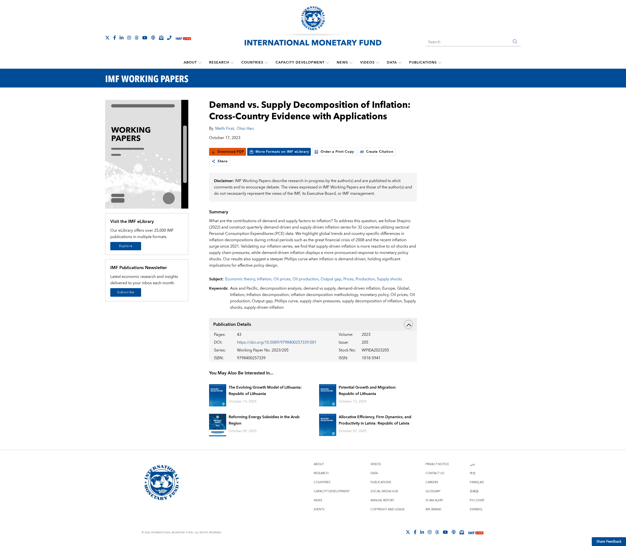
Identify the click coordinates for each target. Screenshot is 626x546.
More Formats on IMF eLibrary (282, 152)
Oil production (305, 279)
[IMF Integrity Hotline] (169, 37)
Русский (477, 500)
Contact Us (434, 473)
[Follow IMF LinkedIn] (121, 37)
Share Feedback (608, 542)
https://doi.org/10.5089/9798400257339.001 (276, 342)
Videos (367, 63)
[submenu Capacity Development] (327, 62)
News (342, 63)
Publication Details (232, 324)
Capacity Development (300, 63)
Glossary (432, 491)
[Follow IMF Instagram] (129, 37)
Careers (431, 482)
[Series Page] (146, 154)
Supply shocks (389, 279)
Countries (252, 63)
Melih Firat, (225, 128)
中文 (473, 473)
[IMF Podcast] (153, 37)
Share (223, 161)
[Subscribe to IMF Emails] (161, 37)
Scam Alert (434, 500)
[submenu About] (200, 62)
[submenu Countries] (266, 62)
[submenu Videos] (377, 62)
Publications (423, 63)
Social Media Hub (384, 491)
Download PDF (230, 152)
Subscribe (125, 292)
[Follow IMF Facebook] (114, 37)
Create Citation (379, 152)
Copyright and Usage (387, 509)
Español (476, 509)
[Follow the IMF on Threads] (137, 37)
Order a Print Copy (337, 152)
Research (219, 63)
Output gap (331, 279)
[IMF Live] (183, 38)
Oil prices (282, 279)
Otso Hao (245, 128)
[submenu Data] (400, 62)
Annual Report (382, 500)
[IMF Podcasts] (453, 532)
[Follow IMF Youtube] (144, 37)
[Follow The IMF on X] (107, 37)
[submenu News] (351, 62)
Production (365, 279)
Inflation (264, 279)
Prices (348, 279)
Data (392, 63)
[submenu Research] (232, 62)
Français (477, 482)
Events (319, 509)
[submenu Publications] (440, 62)
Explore (126, 246)
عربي (472, 464)
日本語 (474, 491)
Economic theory (240, 279)
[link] (213, 161)
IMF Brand (433, 509)
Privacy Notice (437, 464)
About (190, 63)
